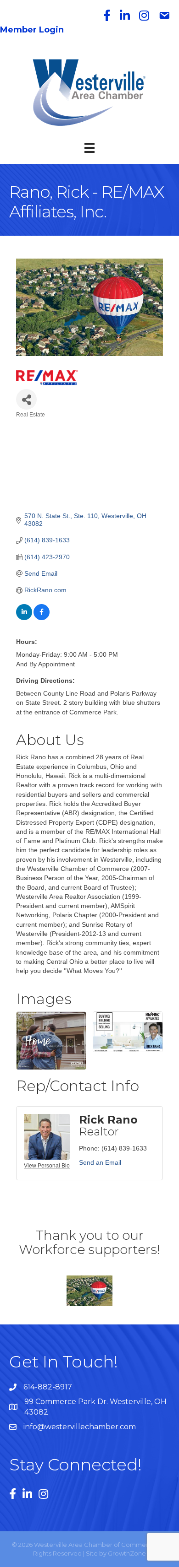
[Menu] (89, 147)
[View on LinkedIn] (24, 617)
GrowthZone (127, 1553)
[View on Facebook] (42, 617)
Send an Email (100, 1162)
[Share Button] (26, 399)
